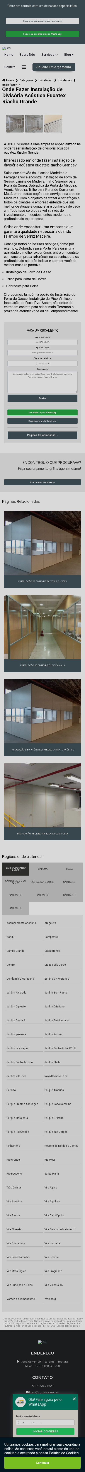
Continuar (42, 1462)
